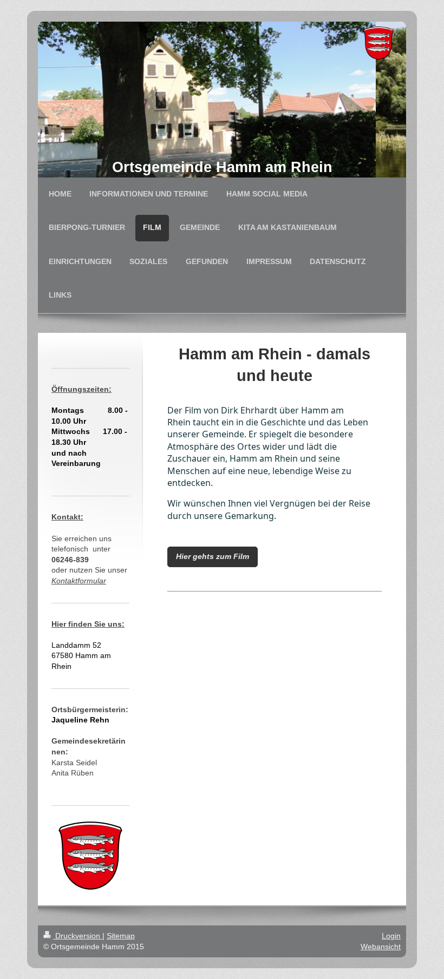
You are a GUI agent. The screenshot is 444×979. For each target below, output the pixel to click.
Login (391, 935)
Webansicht (381, 946)
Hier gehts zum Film (212, 556)
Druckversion (77, 935)
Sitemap (121, 935)
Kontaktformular (78, 580)
